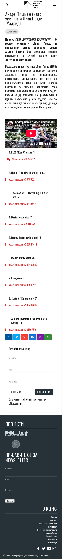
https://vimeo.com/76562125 (21, 159)
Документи (52, 539)
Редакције (52, 542)
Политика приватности (47, 529)
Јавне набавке (51, 532)
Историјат (52, 526)
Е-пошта (9, 468)
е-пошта (12, 357)
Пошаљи (44, 391)
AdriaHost (45, 555)
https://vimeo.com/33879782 (20, 204)
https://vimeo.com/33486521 (20, 179)
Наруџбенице (51, 536)
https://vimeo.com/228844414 (21, 244)
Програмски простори (48, 523)
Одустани (16, 391)
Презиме (8, 490)
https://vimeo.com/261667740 (21, 330)
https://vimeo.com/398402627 (21, 305)
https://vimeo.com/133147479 (20, 224)
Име (10, 369)
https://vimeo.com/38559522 (20, 285)
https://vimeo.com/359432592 (21, 265)
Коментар (13, 381)
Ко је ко (54, 517)
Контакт (53, 520)
